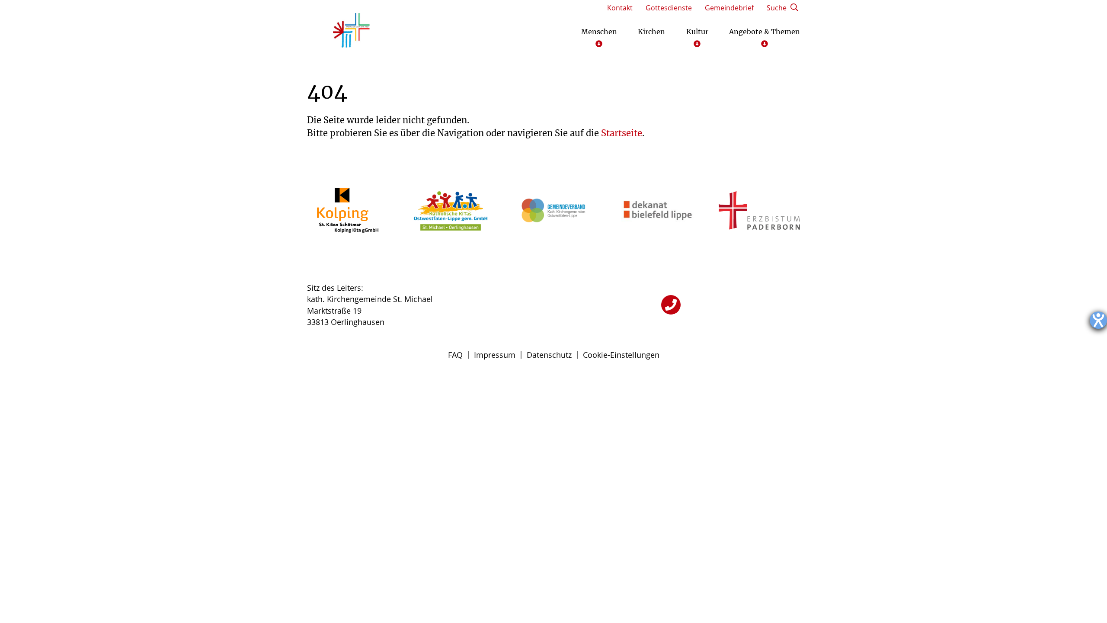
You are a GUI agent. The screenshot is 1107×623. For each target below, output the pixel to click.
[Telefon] (671, 305)
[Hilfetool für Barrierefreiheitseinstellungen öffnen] (1098, 320)
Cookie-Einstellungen (621, 355)
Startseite (621, 133)
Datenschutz (549, 355)
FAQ (455, 355)
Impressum (494, 355)
